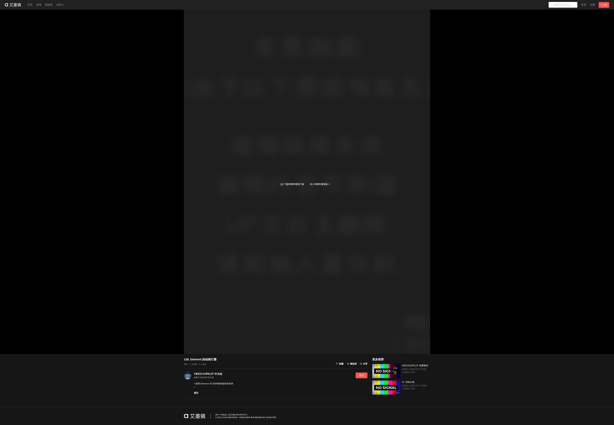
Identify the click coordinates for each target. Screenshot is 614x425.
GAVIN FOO (271, 417)
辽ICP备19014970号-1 (238, 415)
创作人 (60, 4)
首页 (30, 4)
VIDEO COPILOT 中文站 (208, 374)
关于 (217, 415)
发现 (38, 4)
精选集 (49, 4)
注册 (592, 4)
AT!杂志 (223, 415)
